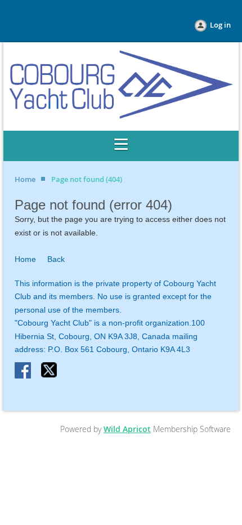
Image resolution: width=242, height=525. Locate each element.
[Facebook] (24, 371)
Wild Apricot (127, 429)
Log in (220, 25)
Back (56, 259)
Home (25, 179)
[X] (50, 371)
